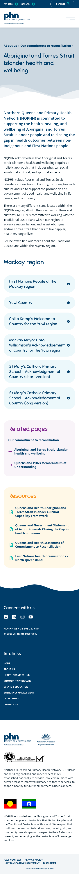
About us (9, 669)
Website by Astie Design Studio (39, 868)
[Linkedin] (14, 617)
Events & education (16, 686)
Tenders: (8, 4)
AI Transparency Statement (23, 863)
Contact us (11, 704)
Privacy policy (34, 859)
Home (7, 663)
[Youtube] (30, 617)
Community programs (17, 681)
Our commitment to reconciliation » (47, 45)
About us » (11, 45)
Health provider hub (17, 675)
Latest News (11, 698)
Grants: (25, 4)
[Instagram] (22, 617)
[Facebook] (6, 617)
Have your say (12, 859)
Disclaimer (50, 863)
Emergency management (19, 692)
